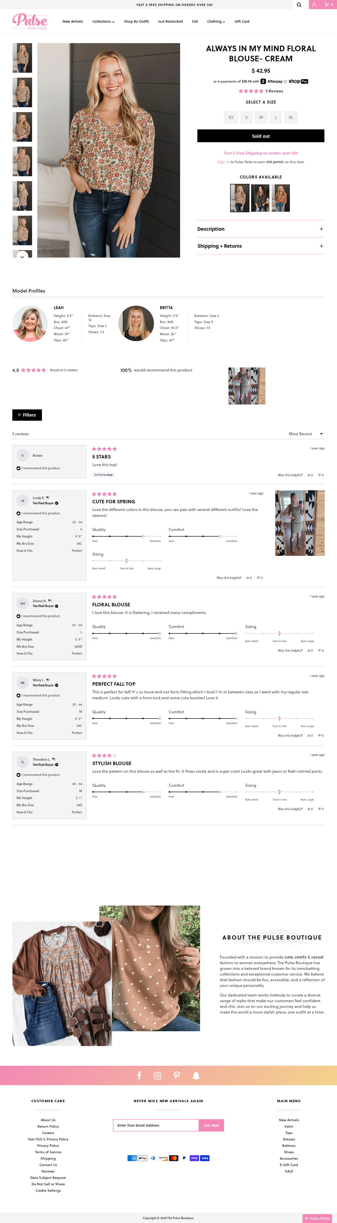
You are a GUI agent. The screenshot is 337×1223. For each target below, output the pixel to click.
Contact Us (48, 1164)
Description (211, 228)
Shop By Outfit (136, 21)
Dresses (289, 1139)
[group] (108, 150)
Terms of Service (48, 1151)
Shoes (289, 1151)
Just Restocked (170, 21)
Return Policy (48, 1126)
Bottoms (289, 1145)
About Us (48, 1119)
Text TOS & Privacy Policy (48, 1139)
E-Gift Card (289, 1164)
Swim (288, 1126)
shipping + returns (219, 245)
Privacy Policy (48, 1145)
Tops (289, 1132)
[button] (261, 90)
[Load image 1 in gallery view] (108, 150)
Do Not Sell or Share (48, 1184)
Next (22, 256)
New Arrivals (73, 21)
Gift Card (242, 21)
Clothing (214, 21)
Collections (102, 21)
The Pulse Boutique (180, 1218)
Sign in (223, 161)
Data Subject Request (48, 1177)
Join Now (211, 1125)
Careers (48, 1132)
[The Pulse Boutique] (30, 21)
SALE (289, 1171)
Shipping (48, 1158)
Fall (195, 21)
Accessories (289, 1158)
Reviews (48, 1171)
